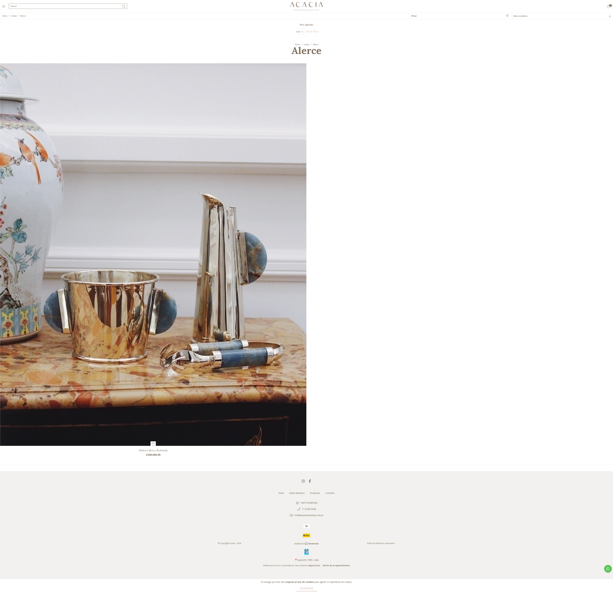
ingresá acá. (314, 565)
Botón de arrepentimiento (336, 565)
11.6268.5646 (309, 509)
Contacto (329, 493)
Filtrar (414, 16)
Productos (315, 493)
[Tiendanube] (306, 544)
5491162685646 (309, 503)
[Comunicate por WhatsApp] (607, 568)
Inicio (4, 16)
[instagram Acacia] (303, 481)
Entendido (306, 588)
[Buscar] (123, 6)
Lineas (14, 16)
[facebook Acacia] (310, 481)
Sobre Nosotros (297, 493)
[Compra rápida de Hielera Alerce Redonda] (153, 443)
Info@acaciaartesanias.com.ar (309, 515)
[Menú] (5, 6)
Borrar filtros (312, 31)
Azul (298, 31)
